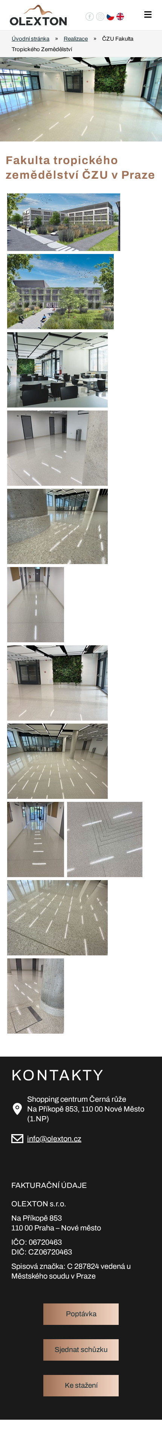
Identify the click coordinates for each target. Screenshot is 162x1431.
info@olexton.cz (54, 1138)
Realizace (76, 39)
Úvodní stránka (30, 39)
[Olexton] (38, 15)
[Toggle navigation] (147, 15)
